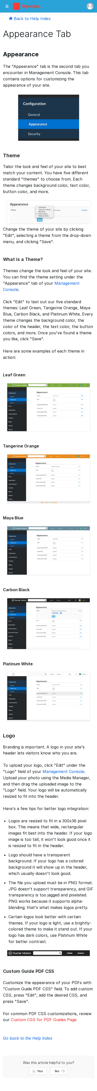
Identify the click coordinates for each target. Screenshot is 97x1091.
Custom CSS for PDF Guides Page (44, 1019)
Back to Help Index (32, 18)
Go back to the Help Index (27, 1038)
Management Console (63, 771)
